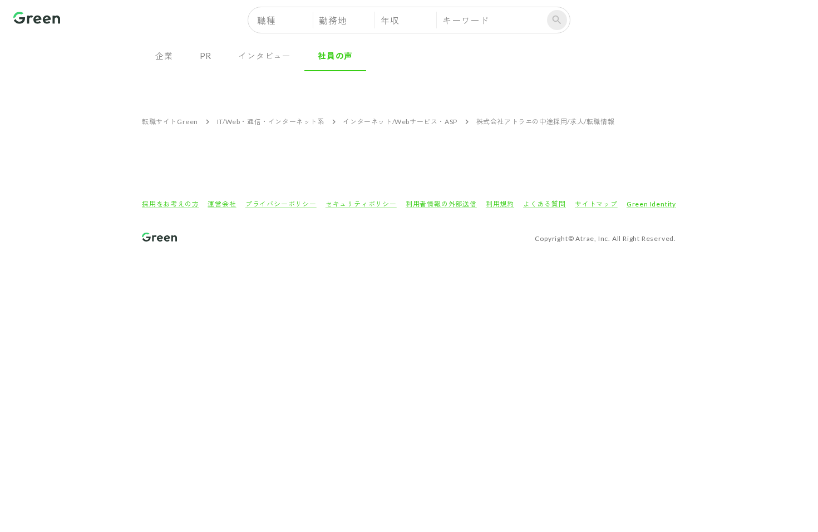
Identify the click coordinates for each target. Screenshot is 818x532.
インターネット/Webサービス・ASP (400, 121)
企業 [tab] (164, 56)
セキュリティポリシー (361, 204)
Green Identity (651, 204)
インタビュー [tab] (264, 56)
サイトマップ (596, 204)
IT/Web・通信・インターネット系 (270, 121)
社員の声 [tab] (335, 56)
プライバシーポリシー (281, 204)
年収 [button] (390, 20)
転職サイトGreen (170, 121)
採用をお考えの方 (170, 204)
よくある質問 (544, 204)
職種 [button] (266, 20)
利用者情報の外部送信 (441, 204)
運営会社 (222, 204)
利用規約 (500, 204)
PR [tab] (206, 56)
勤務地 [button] (333, 20)
